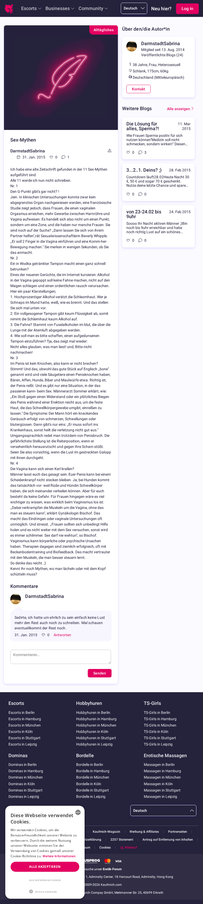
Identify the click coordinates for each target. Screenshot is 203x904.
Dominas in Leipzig (23, 796)
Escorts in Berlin (21, 712)
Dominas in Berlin (22, 764)
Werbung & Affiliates (144, 831)
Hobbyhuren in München (96, 725)
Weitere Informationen (59, 856)
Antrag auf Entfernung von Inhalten (167, 839)
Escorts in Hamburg (24, 719)
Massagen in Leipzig (160, 796)
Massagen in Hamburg (162, 771)
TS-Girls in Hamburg (160, 719)
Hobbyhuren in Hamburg (96, 719)
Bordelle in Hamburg (92, 771)
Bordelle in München (92, 777)
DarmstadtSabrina (27, 150)
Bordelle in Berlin (89, 764)
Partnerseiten (177, 831)
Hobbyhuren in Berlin (93, 712)
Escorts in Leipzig (22, 744)
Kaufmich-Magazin (106, 831)
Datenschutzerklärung (85, 839)
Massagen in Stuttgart (162, 790)
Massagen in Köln (158, 784)
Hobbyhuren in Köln (92, 731)
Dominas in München (25, 777)
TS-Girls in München (160, 725)
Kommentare (24, 586)
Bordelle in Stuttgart (92, 790)
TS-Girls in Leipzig (158, 744)
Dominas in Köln (21, 784)
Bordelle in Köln (88, 784)
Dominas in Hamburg (25, 771)
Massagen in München (162, 777)
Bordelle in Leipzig (90, 796)
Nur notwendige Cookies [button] (45, 880)
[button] (45, 891)
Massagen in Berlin (159, 764)
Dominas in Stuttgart (25, 790)
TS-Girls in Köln (156, 731)
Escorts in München (24, 725)
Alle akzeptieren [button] (45, 866)
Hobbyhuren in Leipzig (94, 744)
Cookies (105, 847)
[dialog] (45, 852)
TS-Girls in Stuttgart (160, 738)
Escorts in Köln (20, 731)
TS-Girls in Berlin (157, 712)
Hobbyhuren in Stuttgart (96, 738)
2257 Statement (121, 839)
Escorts (29, 8)
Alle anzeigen (178, 109)
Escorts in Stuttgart (24, 738)
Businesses (57, 8)
